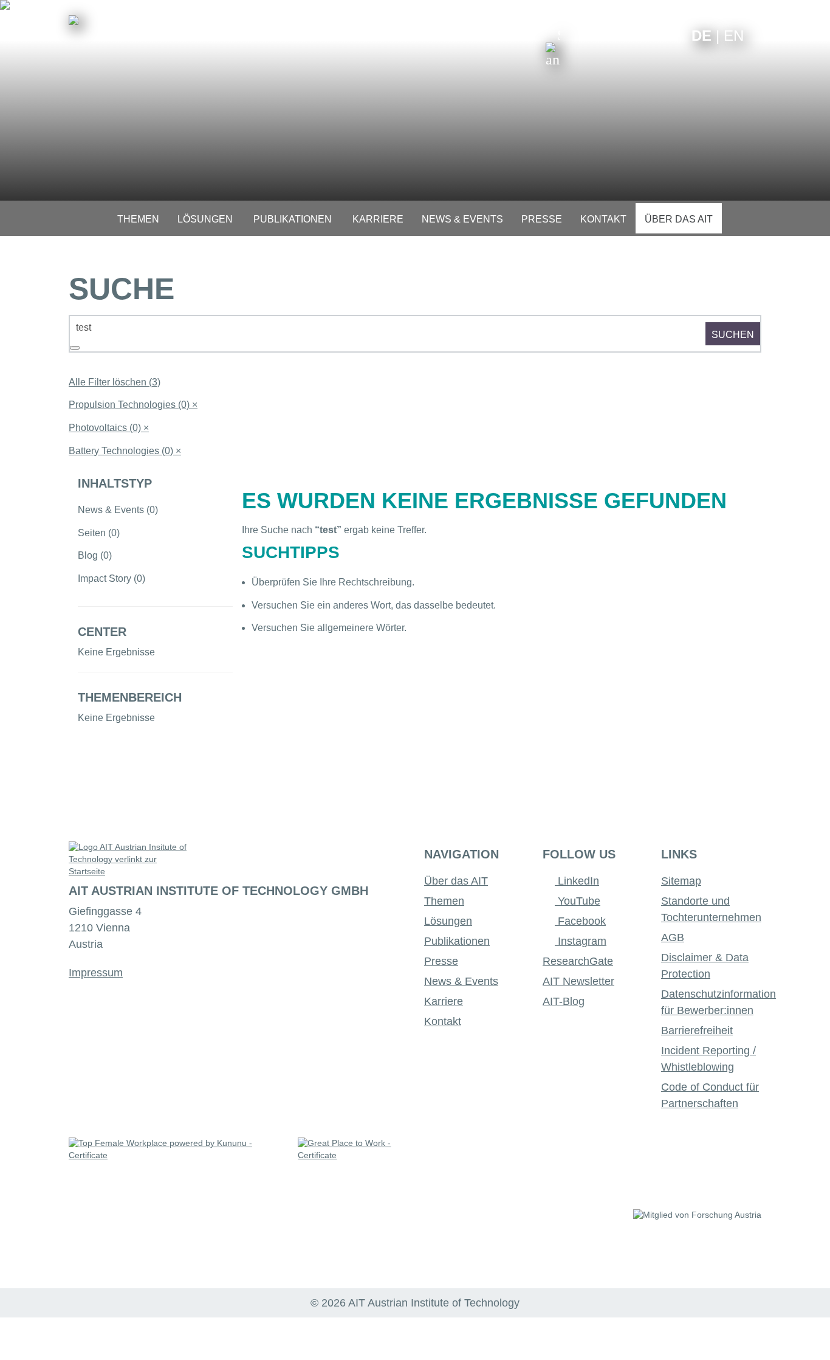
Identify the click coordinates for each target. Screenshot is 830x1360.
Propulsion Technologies (133, 404)
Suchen (733, 335)
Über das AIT (456, 881)
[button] (553, 47)
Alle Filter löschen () (114, 382)
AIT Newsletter (578, 981)
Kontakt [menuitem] (603, 219)
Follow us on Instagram (654, 35)
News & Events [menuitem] (462, 219)
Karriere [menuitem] (377, 219)
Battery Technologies (125, 451)
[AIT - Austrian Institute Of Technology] (73, 20)
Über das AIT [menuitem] (679, 219)
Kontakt (442, 1021)
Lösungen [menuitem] (205, 219)
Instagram (580, 941)
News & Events (461, 981)
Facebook (580, 921)
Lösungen (448, 921)
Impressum (96, 973)
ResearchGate (578, 961)
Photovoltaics (109, 428)
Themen (444, 901)
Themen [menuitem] (138, 219)
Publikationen (457, 941)
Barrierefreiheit (697, 1030)
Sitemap (681, 881)
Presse (441, 961)
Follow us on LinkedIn (635, 35)
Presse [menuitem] (541, 219)
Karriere (443, 1001)
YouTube (577, 901)
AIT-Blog (564, 1001)
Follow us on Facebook (673, 35)
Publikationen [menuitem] (292, 219)
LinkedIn (577, 881)
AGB (672, 937)
